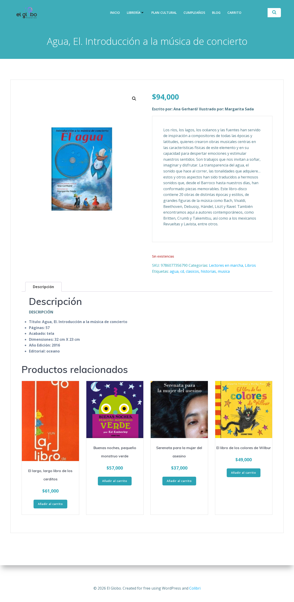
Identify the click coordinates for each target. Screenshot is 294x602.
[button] (134, 99)
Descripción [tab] (43, 286)
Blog (216, 12)
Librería (133, 12)
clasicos (192, 271)
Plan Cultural (164, 12)
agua (174, 271)
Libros (250, 265)
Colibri (195, 588)
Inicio (115, 12)
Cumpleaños (194, 12)
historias (208, 271)
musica (224, 271)
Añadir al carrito (50, 504)
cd (182, 271)
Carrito (234, 12)
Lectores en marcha (226, 265)
